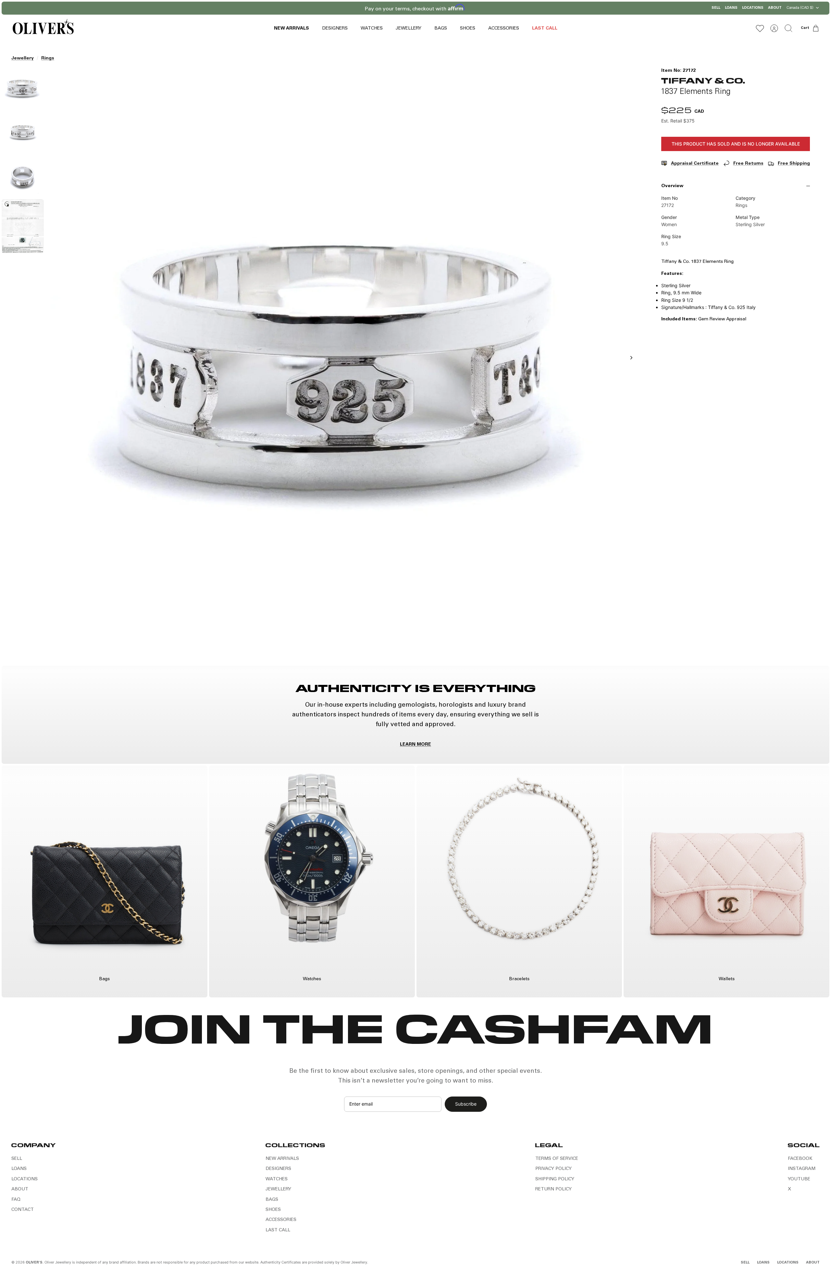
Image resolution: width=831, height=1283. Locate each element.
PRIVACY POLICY (553, 1169)
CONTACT (22, 1210)
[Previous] (332, 8)
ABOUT (775, 8)
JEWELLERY (408, 28)
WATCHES (372, 28)
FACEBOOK (800, 1159)
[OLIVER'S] (43, 28)
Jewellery (22, 58)
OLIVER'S (34, 1262)
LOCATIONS (752, 8)
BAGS (440, 28)
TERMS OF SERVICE (556, 1159)
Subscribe (466, 1104)
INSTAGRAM (801, 1169)
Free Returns (748, 163)
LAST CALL (544, 28)
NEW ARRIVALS (291, 28)
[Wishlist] (760, 28)
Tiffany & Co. (703, 80)
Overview (672, 186)
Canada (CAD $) (800, 7)
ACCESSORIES (503, 28)
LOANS (731, 8)
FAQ (15, 1200)
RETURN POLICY (553, 1189)
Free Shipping (794, 163)
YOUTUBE (799, 1179)
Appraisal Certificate (695, 163)
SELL (716, 8)
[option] (344, 364)
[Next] (499, 8)
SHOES (467, 28)
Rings (47, 58)
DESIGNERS (335, 28)
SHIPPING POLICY (554, 1179)
